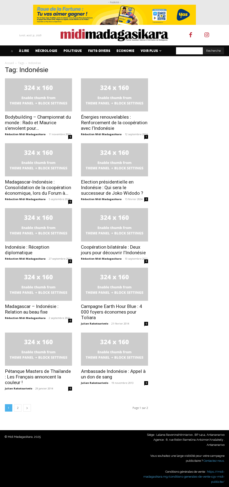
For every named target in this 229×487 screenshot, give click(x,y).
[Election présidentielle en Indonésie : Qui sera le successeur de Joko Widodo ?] (114, 159)
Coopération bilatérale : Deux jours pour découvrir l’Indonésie (113, 249)
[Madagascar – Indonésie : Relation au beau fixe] (38, 284)
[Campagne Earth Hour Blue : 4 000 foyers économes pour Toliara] (114, 284)
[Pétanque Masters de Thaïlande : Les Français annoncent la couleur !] (38, 349)
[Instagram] (207, 35)
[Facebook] (191, 35)
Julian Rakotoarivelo (94, 323)
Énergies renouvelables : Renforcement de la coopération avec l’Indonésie (114, 122)
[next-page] (27, 408)
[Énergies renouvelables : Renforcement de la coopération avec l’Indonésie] (114, 94)
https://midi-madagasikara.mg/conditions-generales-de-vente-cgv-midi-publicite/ (184, 476)
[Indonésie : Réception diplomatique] (38, 224)
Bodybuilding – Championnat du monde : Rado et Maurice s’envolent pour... (38, 122)
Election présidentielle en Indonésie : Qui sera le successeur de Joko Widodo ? (112, 187)
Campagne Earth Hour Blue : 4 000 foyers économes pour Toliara (111, 312)
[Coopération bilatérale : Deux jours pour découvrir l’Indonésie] (114, 224)
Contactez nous (214, 460)
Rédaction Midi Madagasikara (25, 134)
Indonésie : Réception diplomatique (27, 249)
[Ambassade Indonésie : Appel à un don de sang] (114, 349)
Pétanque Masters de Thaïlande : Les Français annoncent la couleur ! (38, 377)
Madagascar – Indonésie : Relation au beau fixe (31, 309)
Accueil (9, 63)
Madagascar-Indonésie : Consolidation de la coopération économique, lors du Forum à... (38, 187)
